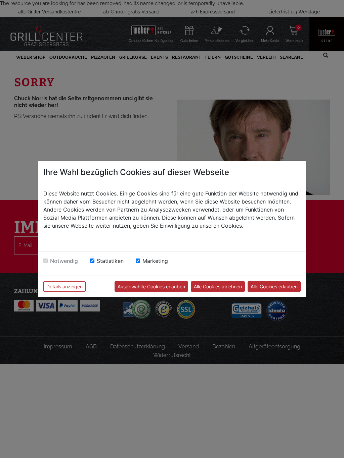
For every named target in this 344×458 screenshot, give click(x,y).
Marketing (155, 260)
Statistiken (110, 260)
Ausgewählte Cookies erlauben (151, 286)
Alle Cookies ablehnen (218, 286)
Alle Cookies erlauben (274, 286)
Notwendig (64, 260)
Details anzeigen (64, 286)
